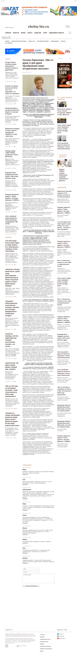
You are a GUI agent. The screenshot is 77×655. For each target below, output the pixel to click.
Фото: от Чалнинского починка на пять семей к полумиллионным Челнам (64, 263)
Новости (16, 33)
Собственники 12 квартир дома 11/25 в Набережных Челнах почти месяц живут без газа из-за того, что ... (12, 98)
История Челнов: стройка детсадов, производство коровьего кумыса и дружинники (11, 66)
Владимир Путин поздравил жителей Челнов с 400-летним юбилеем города (11, 175)
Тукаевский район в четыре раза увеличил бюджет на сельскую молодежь (12, 111)
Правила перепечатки (45, 639)
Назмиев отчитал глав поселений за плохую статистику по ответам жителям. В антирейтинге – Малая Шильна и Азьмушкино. (12, 402)
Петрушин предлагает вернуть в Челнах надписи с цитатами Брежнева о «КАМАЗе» (12, 197)
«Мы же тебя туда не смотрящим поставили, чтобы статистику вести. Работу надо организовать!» (11, 391)
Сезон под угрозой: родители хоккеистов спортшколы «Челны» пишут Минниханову (63, 146)
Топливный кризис (43, 41)
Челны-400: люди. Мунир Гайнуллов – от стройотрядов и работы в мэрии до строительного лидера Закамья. (12, 291)
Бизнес (23, 33)
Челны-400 (31, 41)
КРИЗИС (7, 41)
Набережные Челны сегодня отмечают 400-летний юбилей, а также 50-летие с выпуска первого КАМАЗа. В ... (12, 229)
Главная (8, 33)
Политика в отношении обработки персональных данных (46, 648)
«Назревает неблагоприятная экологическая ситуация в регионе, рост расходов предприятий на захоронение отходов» (12, 308)
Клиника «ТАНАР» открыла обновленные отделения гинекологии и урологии (63, 175)
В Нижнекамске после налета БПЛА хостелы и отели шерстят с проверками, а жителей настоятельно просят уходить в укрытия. (12, 431)
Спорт (45, 33)
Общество (37, 33)
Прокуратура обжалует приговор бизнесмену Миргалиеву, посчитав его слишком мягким (64, 408)
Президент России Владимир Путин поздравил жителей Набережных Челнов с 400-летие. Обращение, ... (11, 184)
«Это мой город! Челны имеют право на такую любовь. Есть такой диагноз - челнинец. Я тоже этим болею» (12, 246)
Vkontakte (61, 636)
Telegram (61, 634)
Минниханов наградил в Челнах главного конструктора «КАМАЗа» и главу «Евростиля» (12, 132)
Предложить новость (56, 33)
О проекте (42, 634)
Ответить (25, 474)
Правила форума (44, 641)
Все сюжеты (8, 43)
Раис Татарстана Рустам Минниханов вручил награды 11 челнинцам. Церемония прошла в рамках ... (12, 141)
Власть (30, 33)
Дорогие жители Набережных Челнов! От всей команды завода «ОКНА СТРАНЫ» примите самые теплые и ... (12, 162)
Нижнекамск (55, 41)
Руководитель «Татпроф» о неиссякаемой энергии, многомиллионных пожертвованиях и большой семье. (11, 375)
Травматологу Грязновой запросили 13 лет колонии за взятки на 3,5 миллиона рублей (64, 194)
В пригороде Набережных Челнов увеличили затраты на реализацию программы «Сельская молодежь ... (12, 119)
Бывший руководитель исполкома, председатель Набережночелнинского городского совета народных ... (11, 206)
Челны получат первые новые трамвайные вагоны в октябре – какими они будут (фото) (64, 128)
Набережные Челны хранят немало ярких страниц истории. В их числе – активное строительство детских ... (11, 76)
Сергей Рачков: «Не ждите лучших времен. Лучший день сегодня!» (11, 366)
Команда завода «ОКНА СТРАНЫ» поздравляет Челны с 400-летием (11, 154)
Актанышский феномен (18, 41)
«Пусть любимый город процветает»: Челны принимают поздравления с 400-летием (11, 220)
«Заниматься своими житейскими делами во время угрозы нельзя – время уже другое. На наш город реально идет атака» (12, 419)
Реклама (42, 643)
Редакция (42, 636)
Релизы (63, 41)
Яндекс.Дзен (62, 638)
